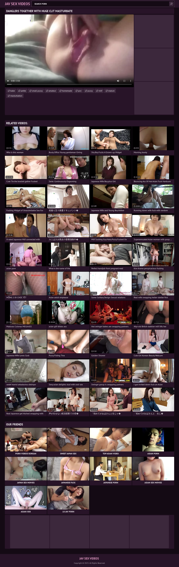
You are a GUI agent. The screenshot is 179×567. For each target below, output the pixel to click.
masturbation (16, 95)
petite (23, 90)
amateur (52, 90)
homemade (67, 90)
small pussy (37, 90)
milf (100, 90)
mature (111, 90)
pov (80, 90)
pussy (90, 90)
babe (12, 90)
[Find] (171, 4)
